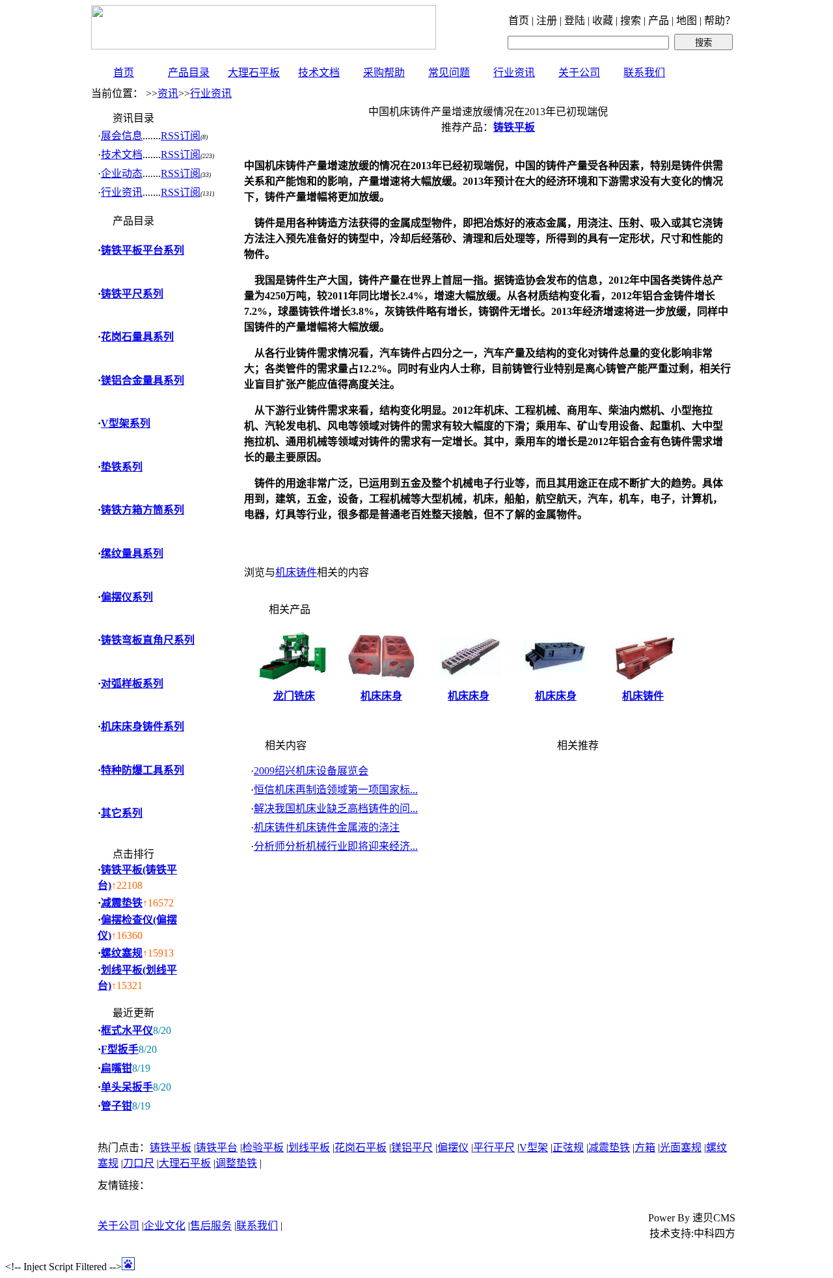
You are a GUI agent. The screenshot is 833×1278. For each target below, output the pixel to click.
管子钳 (116, 1105)
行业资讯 (514, 72)
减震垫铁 (122, 902)
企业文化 (164, 1225)
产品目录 (189, 72)
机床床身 (381, 695)
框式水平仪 (127, 1030)
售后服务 (211, 1225)
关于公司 (579, 72)
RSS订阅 (180, 135)
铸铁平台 (217, 1147)
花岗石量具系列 (137, 336)
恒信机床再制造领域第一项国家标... (336, 789)
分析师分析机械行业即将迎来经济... (336, 846)
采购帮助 (384, 72)
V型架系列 (125, 423)
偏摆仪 (453, 1147)
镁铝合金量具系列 (142, 380)
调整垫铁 (236, 1163)
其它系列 (122, 813)
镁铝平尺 (412, 1147)
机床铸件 (296, 572)
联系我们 (644, 72)
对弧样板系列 (132, 683)
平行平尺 (494, 1147)
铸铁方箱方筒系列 (142, 509)
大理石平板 (254, 72)
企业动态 (122, 173)
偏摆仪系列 (127, 597)
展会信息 (122, 135)
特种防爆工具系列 (142, 770)
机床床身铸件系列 (142, 726)
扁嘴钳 (116, 1068)
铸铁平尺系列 (132, 293)
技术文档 (319, 72)
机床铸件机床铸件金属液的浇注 (327, 827)
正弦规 (568, 1147)
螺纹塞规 (122, 952)
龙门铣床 (294, 695)
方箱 (645, 1147)
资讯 (167, 93)
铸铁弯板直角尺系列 (148, 640)
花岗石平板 (361, 1147)
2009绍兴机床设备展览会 (311, 770)
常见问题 (449, 72)
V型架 (533, 1147)
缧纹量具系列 (132, 553)
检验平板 (263, 1147)
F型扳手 (120, 1049)
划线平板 (309, 1147)
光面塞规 (681, 1147)
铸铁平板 (170, 1147)
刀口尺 (138, 1163)
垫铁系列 (122, 466)
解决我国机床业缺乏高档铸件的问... (336, 808)
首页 (123, 72)
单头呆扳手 (127, 1087)
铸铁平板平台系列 (142, 250)
